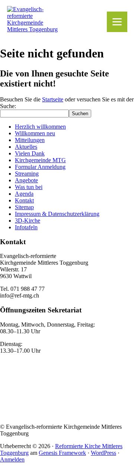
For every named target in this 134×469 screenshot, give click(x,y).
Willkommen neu (35, 133)
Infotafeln (26, 227)
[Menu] (117, 22)
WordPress (103, 453)
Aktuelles (26, 147)
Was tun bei (28, 187)
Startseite (52, 99)
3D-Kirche (27, 220)
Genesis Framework (62, 453)
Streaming (27, 173)
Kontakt (24, 200)
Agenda (24, 194)
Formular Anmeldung (40, 167)
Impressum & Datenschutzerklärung (57, 214)
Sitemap (24, 207)
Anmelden (12, 459)
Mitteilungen (30, 140)
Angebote (26, 180)
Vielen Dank (30, 153)
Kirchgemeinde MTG (40, 160)
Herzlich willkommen (40, 126)
